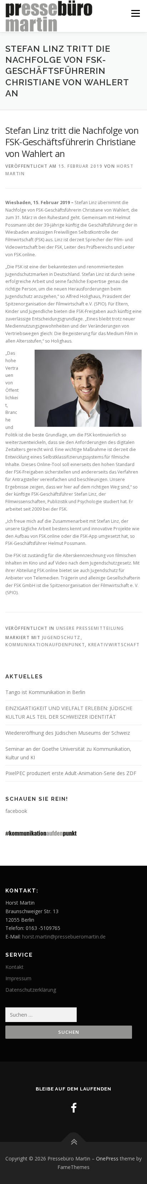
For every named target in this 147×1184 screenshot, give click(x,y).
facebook (16, 811)
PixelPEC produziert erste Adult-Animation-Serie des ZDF (70, 773)
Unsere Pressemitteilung (90, 628)
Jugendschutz (61, 637)
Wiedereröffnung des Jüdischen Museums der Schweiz (67, 732)
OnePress (107, 1158)
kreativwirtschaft (114, 645)
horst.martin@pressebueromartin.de (64, 936)
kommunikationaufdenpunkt (45, 645)
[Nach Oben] (73, 1142)
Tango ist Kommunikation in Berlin (45, 692)
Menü (135, 13)
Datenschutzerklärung (30, 989)
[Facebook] (74, 1107)
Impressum (18, 978)
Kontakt (14, 966)
